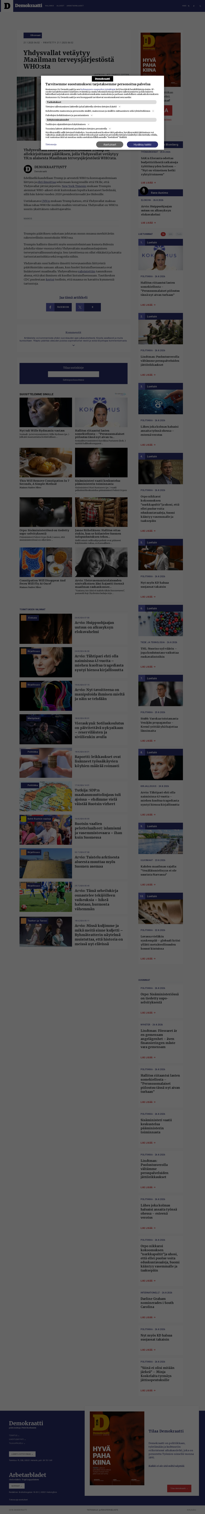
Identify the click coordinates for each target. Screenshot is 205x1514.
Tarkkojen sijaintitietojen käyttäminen (65, 124)
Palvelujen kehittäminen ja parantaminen (67, 115)
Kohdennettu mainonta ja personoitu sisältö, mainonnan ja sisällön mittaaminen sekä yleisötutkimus (97, 111)
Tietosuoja (50, 144)
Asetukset (109, 144)
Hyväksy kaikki (142, 144)
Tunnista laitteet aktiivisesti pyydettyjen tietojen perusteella (76, 128)
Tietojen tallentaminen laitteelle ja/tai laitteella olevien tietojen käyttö (81, 106)
